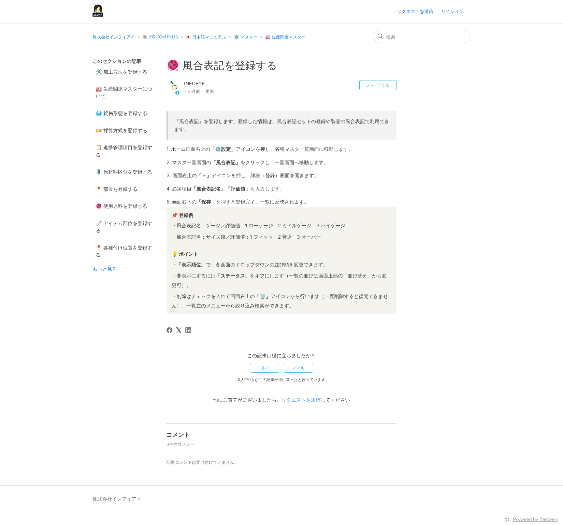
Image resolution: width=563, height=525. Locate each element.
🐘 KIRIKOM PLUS (160, 36)
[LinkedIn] (188, 330)
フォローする (378, 84)
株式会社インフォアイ (114, 36)
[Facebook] (169, 330)
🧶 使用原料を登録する (121, 206)
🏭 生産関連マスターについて (124, 92)
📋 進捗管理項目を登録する (124, 151)
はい (264, 367)
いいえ (298, 367)
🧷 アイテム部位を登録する (124, 227)
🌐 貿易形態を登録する (121, 113)
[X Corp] (179, 330)
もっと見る (105, 269)
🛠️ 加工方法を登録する (121, 72)
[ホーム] (98, 15)
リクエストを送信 (415, 11)
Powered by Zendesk (535, 519)
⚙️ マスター (245, 36)
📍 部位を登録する (116, 189)
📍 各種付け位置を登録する (124, 251)
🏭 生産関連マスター (285, 36)
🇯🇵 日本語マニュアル (206, 36)
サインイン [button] (452, 11)
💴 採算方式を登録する (121, 130)
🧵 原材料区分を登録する (124, 172)
